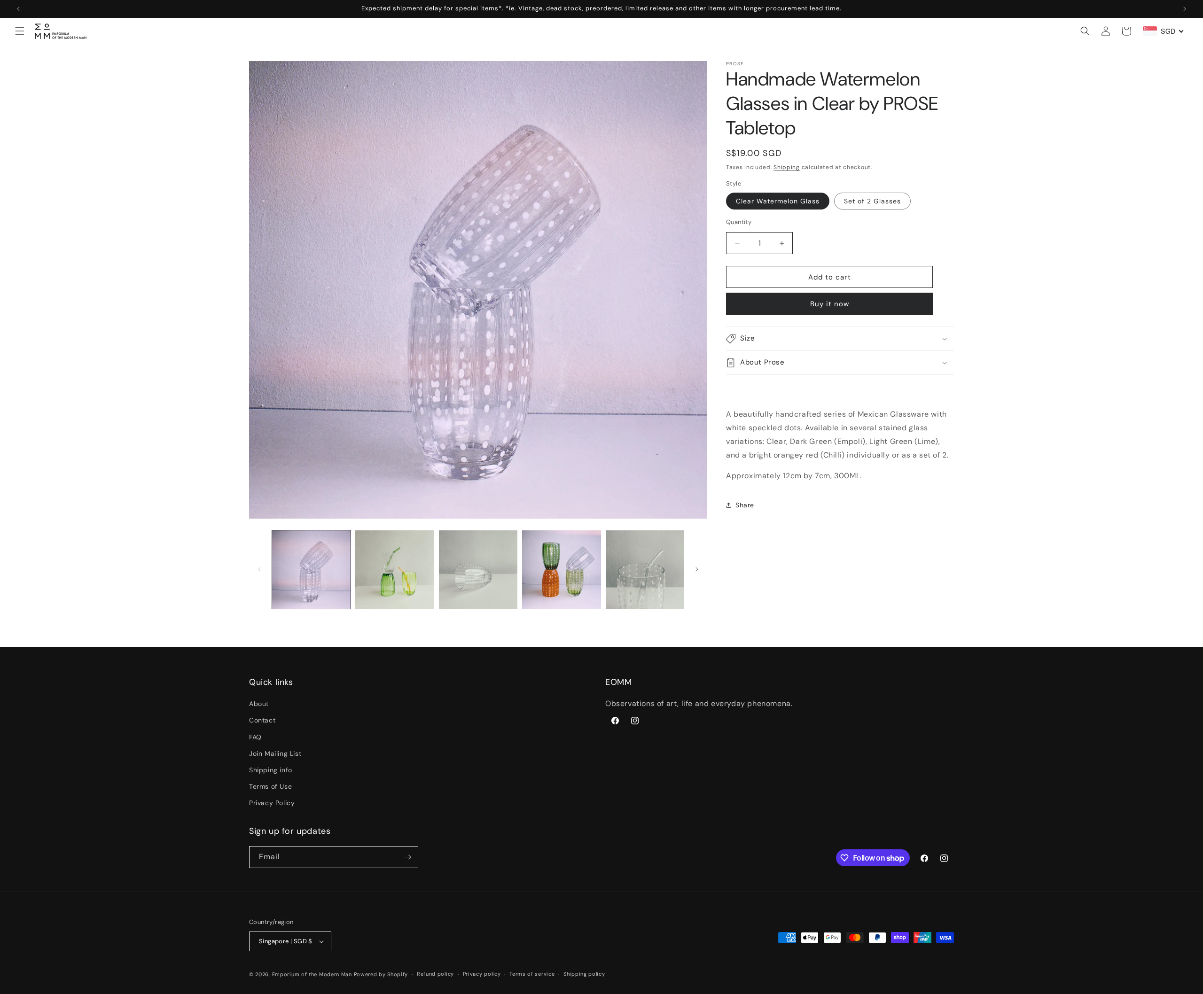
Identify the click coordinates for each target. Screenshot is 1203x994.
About (259, 703)
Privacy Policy (272, 803)
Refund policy (435, 974)
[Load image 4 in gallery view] (561, 569)
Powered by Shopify (381, 974)
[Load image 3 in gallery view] (478, 569)
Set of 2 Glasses (872, 201)
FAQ (255, 737)
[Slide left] (259, 569)
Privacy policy (482, 974)
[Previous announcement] (18, 9)
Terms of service (532, 974)
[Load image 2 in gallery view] (394, 569)
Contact (262, 720)
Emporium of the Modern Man (312, 974)
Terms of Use (270, 786)
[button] (19, 31)
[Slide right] (697, 569)
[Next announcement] (1184, 9)
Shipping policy (584, 974)
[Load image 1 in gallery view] (311, 569)
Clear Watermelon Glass (778, 201)
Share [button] (744, 505)
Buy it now (829, 304)
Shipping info (270, 770)
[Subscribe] (407, 857)
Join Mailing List (275, 753)
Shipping (786, 167)
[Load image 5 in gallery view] (645, 569)
